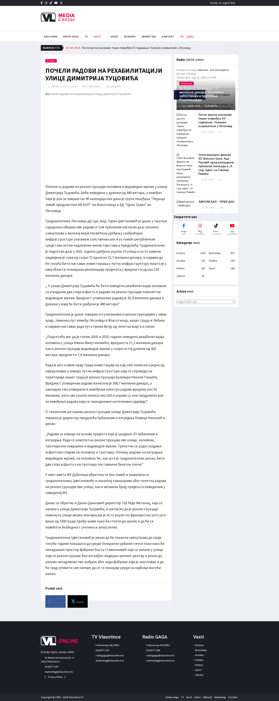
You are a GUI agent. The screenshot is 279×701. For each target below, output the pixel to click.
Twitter (80, 602)
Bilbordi (130, 36)
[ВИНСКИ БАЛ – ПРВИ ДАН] (186, 203)
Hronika (191, 260)
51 (219, 179)
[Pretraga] (237, 37)
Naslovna (50, 36)
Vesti (97, 36)
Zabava (190, 276)
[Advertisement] (178, 18)
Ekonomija (222, 253)
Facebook (57, 602)
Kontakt (168, 36)
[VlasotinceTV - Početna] (72, 17)
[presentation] (229, 48)
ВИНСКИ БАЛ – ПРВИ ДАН (216, 201)
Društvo (51, 60)
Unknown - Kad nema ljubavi (213, 70)
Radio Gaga (71, 36)
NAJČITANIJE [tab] (222, 95)
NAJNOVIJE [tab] (190, 95)
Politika (222, 260)
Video (114, 36)
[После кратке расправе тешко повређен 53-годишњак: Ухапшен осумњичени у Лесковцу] (186, 130)
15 (220, 131)
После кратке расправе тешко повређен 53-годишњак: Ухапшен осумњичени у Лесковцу (128, 48)
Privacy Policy (55, 677)
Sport (222, 268)
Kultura (191, 268)
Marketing (149, 36)
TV (86, 36)
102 (221, 207)
